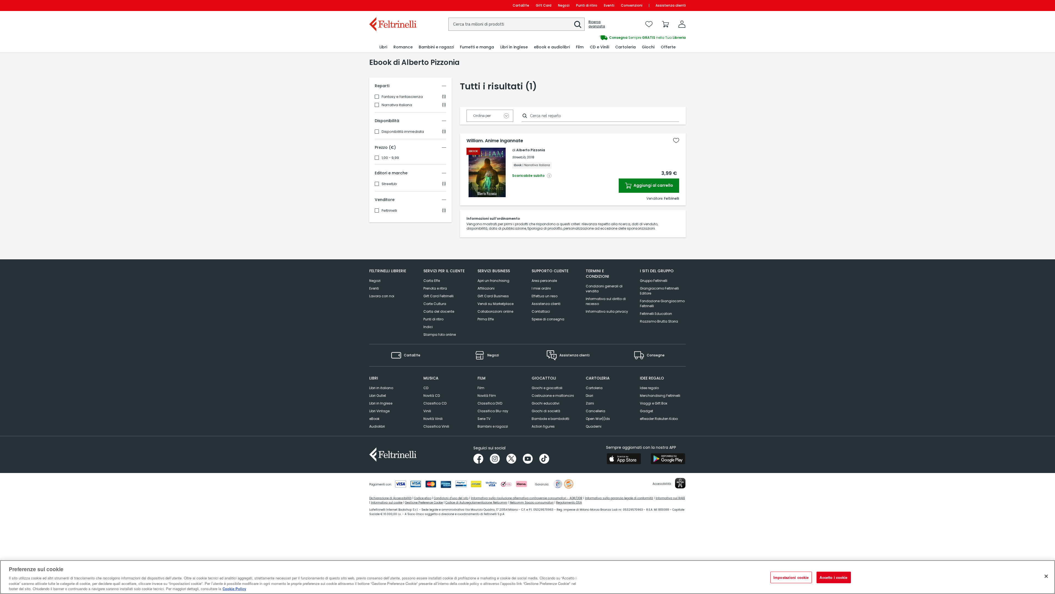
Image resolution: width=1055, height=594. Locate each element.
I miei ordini (541, 288)
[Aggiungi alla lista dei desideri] (676, 140)
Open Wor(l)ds (598, 418)
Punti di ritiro (586, 5)
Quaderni (593, 426)
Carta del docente (438, 311)
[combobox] (516, 24)
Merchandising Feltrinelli (660, 395)
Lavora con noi (381, 296)
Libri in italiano (381, 388)
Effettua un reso (544, 296)
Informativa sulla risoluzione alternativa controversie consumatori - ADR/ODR (526, 498)
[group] (607, 37)
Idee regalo (649, 388)
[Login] (682, 24)
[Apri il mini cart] (665, 24)
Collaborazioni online (495, 311)
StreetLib (389, 184)
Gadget (646, 411)
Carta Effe (431, 280)
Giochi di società (546, 411)
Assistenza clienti (671, 5)
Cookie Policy (234, 588)
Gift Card (543, 5)
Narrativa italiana (397, 105)
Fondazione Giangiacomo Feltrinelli (662, 303)
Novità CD (431, 395)
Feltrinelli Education (656, 313)
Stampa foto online (439, 334)
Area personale (544, 280)
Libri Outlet (377, 395)
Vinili (427, 411)
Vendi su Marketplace (495, 303)
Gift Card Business (493, 296)
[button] (578, 24)
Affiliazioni (486, 288)
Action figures (543, 426)
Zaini (590, 403)
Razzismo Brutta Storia (659, 321)
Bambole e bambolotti (550, 418)
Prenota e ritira (435, 288)
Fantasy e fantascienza (402, 97)
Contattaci (541, 311)
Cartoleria (594, 388)
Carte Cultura (434, 303)
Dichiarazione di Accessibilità (390, 498)
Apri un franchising (493, 280)
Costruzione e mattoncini (553, 395)
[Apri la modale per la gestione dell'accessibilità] (680, 483)
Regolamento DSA (569, 503)
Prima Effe (485, 319)
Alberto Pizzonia (530, 150)
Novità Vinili (433, 418)
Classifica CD (434, 403)
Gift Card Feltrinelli (438, 296)
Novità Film (486, 395)
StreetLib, (519, 157)
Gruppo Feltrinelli (653, 280)
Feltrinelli (389, 210)
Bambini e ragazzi (492, 426)
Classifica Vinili (436, 426)
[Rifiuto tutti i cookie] (1046, 576)
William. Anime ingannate (495, 141)
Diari (589, 395)
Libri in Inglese (380, 403)
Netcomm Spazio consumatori (532, 503)
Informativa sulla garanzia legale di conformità (619, 498)
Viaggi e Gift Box (653, 403)
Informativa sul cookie (386, 503)
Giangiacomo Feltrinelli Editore (659, 291)
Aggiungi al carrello (653, 185)
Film (480, 388)
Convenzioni (631, 5)
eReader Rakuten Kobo (659, 418)
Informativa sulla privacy (607, 311)
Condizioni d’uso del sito (451, 498)
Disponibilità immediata (403, 132)
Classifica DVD (489, 403)
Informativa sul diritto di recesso (606, 301)
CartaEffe (521, 5)
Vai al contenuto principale (392, 5)
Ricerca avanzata (596, 24)
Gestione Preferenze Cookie (424, 503)
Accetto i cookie (833, 577)
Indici (428, 326)
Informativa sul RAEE (670, 498)
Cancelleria (595, 411)
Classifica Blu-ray (492, 411)
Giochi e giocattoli (547, 388)
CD (425, 388)
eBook (374, 418)
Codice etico (422, 498)
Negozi (564, 5)
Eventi (609, 5)
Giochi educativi (545, 403)
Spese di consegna (548, 319)
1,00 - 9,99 (390, 158)
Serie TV (483, 418)
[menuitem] (383, 47)
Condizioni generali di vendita (604, 288)
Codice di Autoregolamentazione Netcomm (476, 503)
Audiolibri (377, 426)
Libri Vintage (379, 411)
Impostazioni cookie (791, 577)
